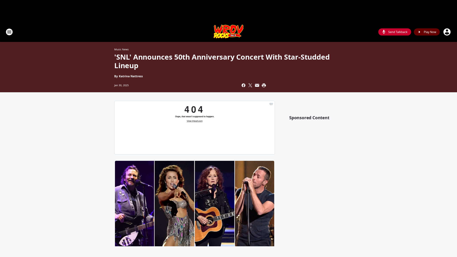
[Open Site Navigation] (9, 32)
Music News (121, 49)
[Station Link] (228, 31)
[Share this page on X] (250, 85)
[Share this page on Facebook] (243, 85)
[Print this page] (263, 85)
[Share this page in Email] (257, 85)
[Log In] (447, 32)
